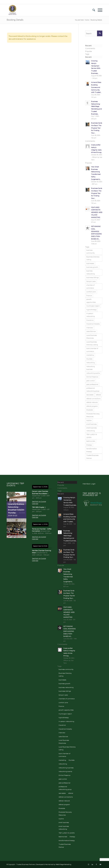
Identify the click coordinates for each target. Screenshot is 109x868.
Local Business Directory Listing (92, 343)
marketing (90, 355)
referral (98, 395)
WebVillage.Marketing (63, 864)
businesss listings (92, 277)
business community (90, 251)
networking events (93, 373)
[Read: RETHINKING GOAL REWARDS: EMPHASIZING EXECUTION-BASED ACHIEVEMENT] (87, 227)
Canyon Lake (91, 281)
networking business (90, 368)
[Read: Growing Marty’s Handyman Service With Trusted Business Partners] (87, 62)
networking (90, 363)
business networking (90, 272)
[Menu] (98, 10)
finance (89, 296)
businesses (90, 263)
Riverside (89, 410)
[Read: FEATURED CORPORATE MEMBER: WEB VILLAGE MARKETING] (87, 208)
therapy (89, 445)
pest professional (92, 384)
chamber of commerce (90, 286)
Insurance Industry (93, 324)
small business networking (91, 429)
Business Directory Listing (92, 258)
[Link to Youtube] (100, 864)
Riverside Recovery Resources (93, 415)
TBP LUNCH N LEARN (91, 436)
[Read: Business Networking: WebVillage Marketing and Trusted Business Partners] (87, 103)
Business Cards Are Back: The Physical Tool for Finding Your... (96, 128)
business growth (92, 267)
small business (91, 424)
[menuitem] (92, 10)
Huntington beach (93, 306)
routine (88, 420)
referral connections (93, 399)
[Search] (92, 10)
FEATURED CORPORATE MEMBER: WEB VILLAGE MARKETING (96, 212)
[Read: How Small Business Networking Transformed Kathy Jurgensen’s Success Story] (87, 168)
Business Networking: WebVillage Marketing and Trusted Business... (70, 536)
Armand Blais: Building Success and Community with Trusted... (96, 87)
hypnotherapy (91, 310)
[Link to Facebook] (96, 864)
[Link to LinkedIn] (92, 864)
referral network (92, 402)
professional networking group (92, 389)
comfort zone (91, 292)
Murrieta (89, 359)
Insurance (89, 320)
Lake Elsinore (91, 331)
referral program (92, 406)
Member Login (89, 484)
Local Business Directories (91, 336)
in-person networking (90, 315)
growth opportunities (91, 300)
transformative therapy (91, 450)
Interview (89, 328)
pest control (90, 381)
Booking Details (15, 20)
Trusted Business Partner (92, 456)
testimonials (90, 441)
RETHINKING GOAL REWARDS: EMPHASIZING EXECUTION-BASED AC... (69, 631)
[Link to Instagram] (88, 864)
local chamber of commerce (92, 349)
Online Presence (92, 377)
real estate (89, 395)
